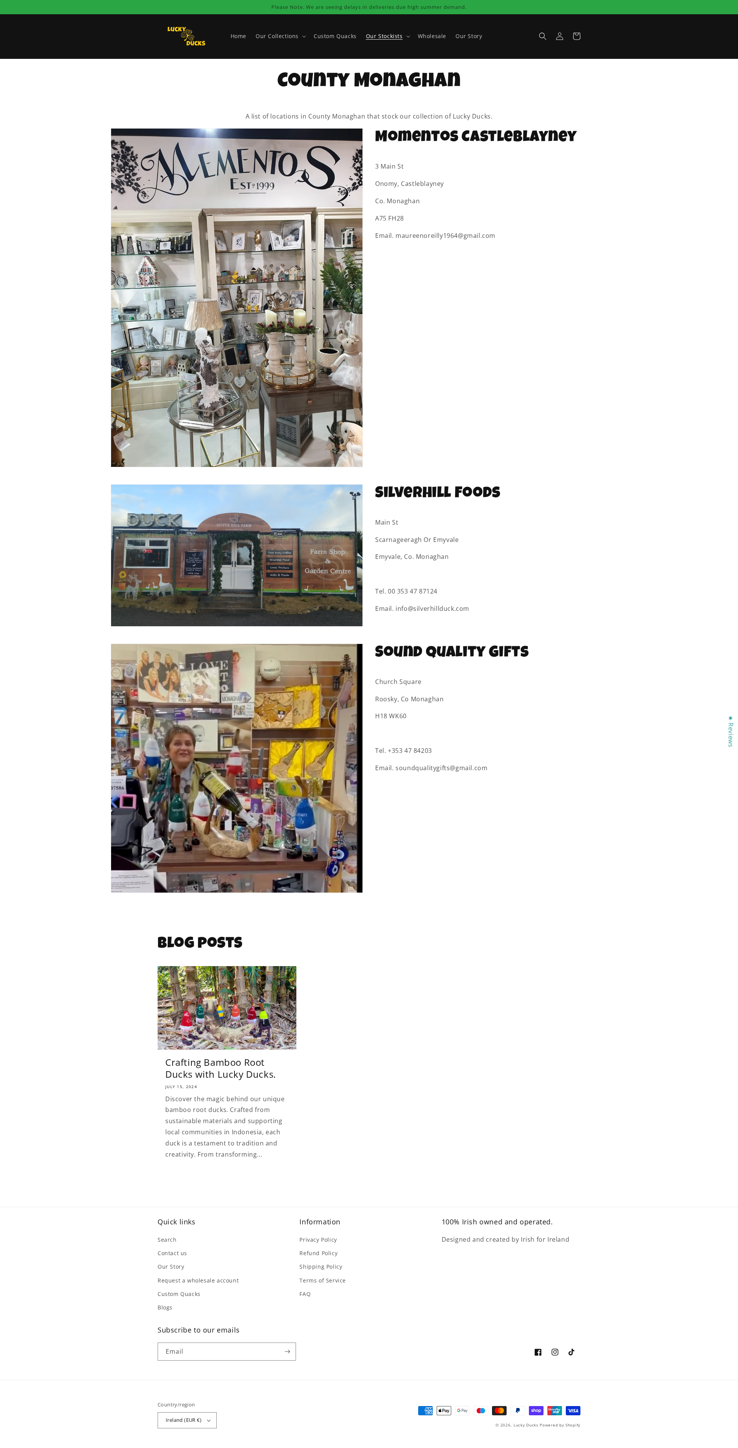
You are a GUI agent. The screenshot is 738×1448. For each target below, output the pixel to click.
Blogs (165, 1307)
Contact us (172, 1253)
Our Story (171, 1266)
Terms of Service (322, 1280)
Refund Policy (318, 1253)
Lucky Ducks (526, 1425)
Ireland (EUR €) (183, 1419)
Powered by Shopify (560, 1425)
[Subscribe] (287, 1352)
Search (167, 1239)
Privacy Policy (318, 1239)
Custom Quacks (179, 1294)
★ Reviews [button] (730, 731)
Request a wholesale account (198, 1280)
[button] (280, 36)
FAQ (305, 1294)
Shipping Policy (320, 1266)
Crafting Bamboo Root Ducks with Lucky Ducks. (220, 1068)
